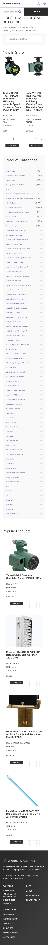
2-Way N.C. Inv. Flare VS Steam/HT (17, 239)
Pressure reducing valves (14, 450)
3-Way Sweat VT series (13, 322)
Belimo (8, 486)
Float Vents (9, 436)
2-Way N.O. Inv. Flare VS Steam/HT (17, 267)
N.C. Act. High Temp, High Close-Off (17, 345)
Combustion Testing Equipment (15, 175)
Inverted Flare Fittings (12, 340)
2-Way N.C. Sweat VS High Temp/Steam (18, 258)
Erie (7, 495)
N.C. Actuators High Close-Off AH (16, 354)
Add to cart (12, 145)
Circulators (9, 431)
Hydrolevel (9, 509)
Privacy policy (33, 900)
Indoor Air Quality (11, 203)
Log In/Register (38, 3)
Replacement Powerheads (14, 235)
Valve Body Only (11, 413)
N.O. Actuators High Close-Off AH (16, 372)
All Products (9, 937)
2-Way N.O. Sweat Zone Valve (15, 399)
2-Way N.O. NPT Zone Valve (15, 395)
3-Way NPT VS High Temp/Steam (16, 308)
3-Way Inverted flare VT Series (15, 303)
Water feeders (10, 459)
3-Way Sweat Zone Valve (14, 404)
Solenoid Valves (11, 217)
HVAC (7, 189)
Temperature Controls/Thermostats (17, 221)
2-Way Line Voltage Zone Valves (16, 230)
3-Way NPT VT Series (13, 313)
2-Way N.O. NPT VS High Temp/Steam (18, 276)
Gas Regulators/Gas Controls (15, 185)
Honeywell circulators (13, 482)
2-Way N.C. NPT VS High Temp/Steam (18, 249)
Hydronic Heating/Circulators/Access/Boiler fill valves (23, 198)
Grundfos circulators (12, 477)
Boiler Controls (10, 171)
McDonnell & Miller (12, 514)
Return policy (32, 895)
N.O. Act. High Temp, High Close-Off (17, 363)
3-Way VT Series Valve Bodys (15, 335)
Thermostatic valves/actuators (15, 454)
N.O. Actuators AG (11, 367)
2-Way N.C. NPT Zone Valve (15, 386)
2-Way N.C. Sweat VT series (15, 262)
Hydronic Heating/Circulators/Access (17, 194)
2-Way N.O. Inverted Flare (14, 271)
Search (20, 13)
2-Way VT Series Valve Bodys (15, 299)
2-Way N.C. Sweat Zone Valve (15, 390)
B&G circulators (11, 468)
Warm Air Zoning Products (14, 226)
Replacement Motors (12, 381)
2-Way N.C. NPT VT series (14, 253)
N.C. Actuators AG (11, 349)
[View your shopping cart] (44, 3)
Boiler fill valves (11, 422)
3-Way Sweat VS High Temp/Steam (17, 317)
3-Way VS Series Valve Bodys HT (16, 331)
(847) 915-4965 (9, 900)
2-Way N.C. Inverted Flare (14, 244)
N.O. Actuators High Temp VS (15, 377)
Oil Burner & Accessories (13, 207)
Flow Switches (10, 180)
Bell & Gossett (10, 491)
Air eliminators (10, 418)
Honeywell (9, 500)
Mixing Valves (10, 445)
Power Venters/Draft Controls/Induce (17, 212)
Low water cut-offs (12, 441)
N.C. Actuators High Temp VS (15, 358)
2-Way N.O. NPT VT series (14, 281)
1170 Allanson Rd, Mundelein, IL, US (9, 895)
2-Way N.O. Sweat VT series (14, 290)
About (29, 891)
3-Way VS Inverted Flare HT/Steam (17, 326)
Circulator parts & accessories (15, 427)
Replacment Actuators (13, 409)
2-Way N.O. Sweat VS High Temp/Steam (18, 285)
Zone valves (10, 463)
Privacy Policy (17, 878)
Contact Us (7, 904)
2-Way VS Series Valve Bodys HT (16, 294)
